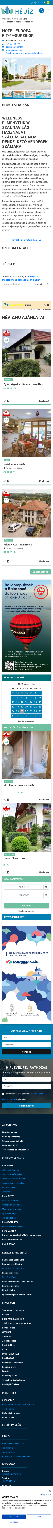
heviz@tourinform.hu (11, 1474)
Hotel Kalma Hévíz (14, 464)
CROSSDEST (8, 1400)
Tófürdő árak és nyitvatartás (15, 1150)
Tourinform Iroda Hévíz (13, 1310)
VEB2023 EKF (8, 1418)
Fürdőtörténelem (10, 1132)
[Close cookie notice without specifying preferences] (50, 1491)
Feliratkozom (26, 1105)
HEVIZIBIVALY (8, 1244)
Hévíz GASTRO (9, 1231)
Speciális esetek (10, 1273)
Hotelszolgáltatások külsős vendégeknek (21, 1235)
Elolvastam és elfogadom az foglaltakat (22, 1096)
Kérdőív (5, 1315)
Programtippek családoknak (14, 1183)
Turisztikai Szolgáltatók (13, 1380)
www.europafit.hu (14, 50)
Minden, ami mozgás (11, 1209)
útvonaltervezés (41, 284)
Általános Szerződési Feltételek (16, 1456)
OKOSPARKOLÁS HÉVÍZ (13, 1319)
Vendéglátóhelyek (10, 1384)
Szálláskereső (40, 571)
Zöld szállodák (9, 1341)
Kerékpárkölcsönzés (12, 1239)
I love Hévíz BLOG (10, 1145)
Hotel (7, 460)
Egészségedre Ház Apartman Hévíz (24, 384)
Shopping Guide (9, 1376)
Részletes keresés (26, 721)
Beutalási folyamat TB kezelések (17, 1281)
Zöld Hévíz (7, 1336)
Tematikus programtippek (13, 1179)
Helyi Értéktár (8, 1358)
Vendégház (9, 854)
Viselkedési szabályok (12, 1362)
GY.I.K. (5, 1349)
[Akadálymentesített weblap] (48, 2)
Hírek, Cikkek (8, 1345)
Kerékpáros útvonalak (11, 1205)
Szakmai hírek (9, 1367)
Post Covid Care (9, 1277)
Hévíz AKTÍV (8, 1196)
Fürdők (5, 1371)
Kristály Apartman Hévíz (18, 544)
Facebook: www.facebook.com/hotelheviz (25, 53)
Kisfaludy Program (11, 1413)
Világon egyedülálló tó (12, 1141)
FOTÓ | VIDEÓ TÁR (10, 1354)
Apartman (9, 380)
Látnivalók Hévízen (10, 1170)
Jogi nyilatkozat (9, 1452)
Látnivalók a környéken (12, 1174)
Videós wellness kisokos (12, 1226)
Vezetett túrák (8, 1187)
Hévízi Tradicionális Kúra (13, 1268)
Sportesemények (10, 1213)
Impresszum (7, 1448)
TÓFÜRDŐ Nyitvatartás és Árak (16, 1323)
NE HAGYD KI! (8, 1165)
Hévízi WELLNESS (10, 1222)
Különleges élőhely (11, 1137)
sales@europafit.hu (14, 47)
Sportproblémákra (11, 1286)
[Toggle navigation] (49, 10)
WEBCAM (6, 1332)
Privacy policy (45, 1494)
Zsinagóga (7, 1192)
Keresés (26, 905)
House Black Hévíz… (15, 858)
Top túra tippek (9, 1218)
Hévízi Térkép (8, 1328)
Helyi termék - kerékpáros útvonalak (18, 1404)
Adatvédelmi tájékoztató (13, 1443)
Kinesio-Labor (9, 1290)
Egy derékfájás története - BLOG (17, 1295)
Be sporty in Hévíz (10, 1200)
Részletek (43, 401)
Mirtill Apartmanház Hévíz (19, 785)
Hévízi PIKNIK (8, 1409)
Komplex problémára (12, 1264)
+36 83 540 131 (9, 1481)
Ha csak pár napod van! (13, 1260)
